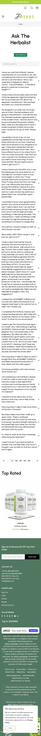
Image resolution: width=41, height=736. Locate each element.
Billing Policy (21, 672)
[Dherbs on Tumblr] (9, 616)
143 (20, 461)
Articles (4, 599)
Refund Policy (10, 672)
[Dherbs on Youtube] (15, 616)
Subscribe (32, 557)
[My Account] (25, 7)
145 (29, 461)
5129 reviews (24, 529)
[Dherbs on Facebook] (2, 616)
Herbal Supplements (14, 675)
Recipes (4, 602)
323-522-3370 (16, 574)
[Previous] (4, 461)
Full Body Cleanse (20, 526)
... (8, 461)
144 (25, 461)
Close (10, 728)
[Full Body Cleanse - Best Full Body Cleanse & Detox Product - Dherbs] (20, 501)
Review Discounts (8, 605)
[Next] (37, 461)
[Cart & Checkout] (37, 7)
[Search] (31, 7)
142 (16, 461)
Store (3, 596)
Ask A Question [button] (20, 55)
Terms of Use (9, 669)
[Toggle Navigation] (3, 16)
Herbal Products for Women (20, 681)
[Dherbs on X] (4, 616)
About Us (5, 592)
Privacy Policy (21, 669)
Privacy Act (32, 669)
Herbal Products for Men (20, 678)
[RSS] (17, 616)
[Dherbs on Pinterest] (12, 616)
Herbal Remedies (28, 675)
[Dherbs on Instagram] (7, 616)
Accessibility (31, 672)
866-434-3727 (13, 571)
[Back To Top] (35, 5)
